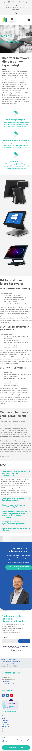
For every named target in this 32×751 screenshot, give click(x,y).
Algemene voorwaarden (9, 740)
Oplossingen (6, 724)
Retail (3, 718)
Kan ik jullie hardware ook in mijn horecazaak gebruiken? (13, 523)
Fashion (4, 716)
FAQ (3, 731)
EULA (3, 742)
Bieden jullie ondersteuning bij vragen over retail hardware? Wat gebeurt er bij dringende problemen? (16, 514)
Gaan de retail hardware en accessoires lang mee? (13, 506)
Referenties (5, 726)
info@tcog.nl (5, 681)
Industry (4, 722)
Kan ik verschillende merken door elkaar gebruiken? (13, 499)
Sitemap (8, 742)
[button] (16, 13)
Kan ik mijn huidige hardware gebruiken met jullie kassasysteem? (14, 473)
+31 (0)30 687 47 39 (8, 683)
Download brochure (16, 747)
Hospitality (5, 720)
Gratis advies (6, 729)
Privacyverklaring (22, 740)
